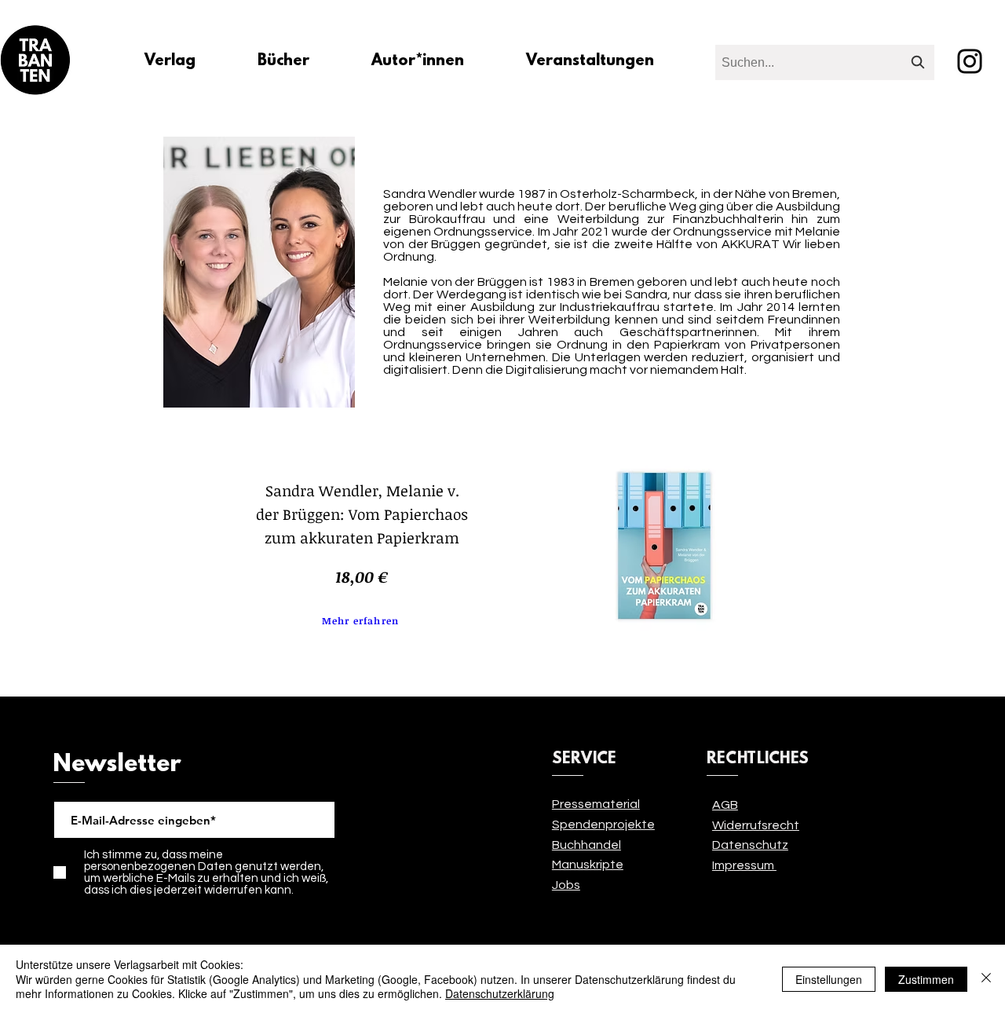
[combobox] (824, 62)
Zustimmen (926, 979)
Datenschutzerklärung (499, 993)
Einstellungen (828, 979)
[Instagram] (969, 61)
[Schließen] (986, 978)
